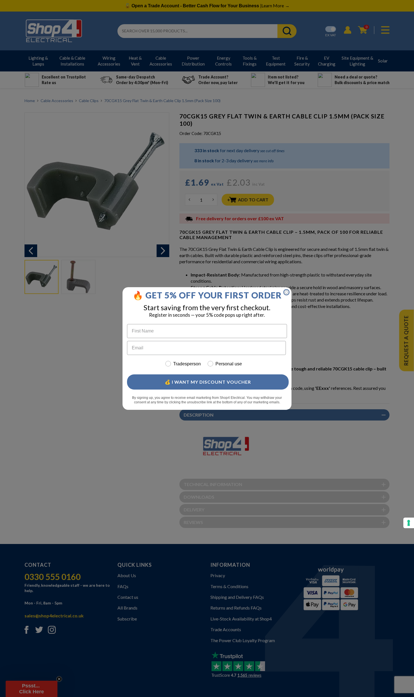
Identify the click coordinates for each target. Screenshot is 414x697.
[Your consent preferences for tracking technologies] (408, 523)
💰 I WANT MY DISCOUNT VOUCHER (208, 382)
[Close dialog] (286, 292)
